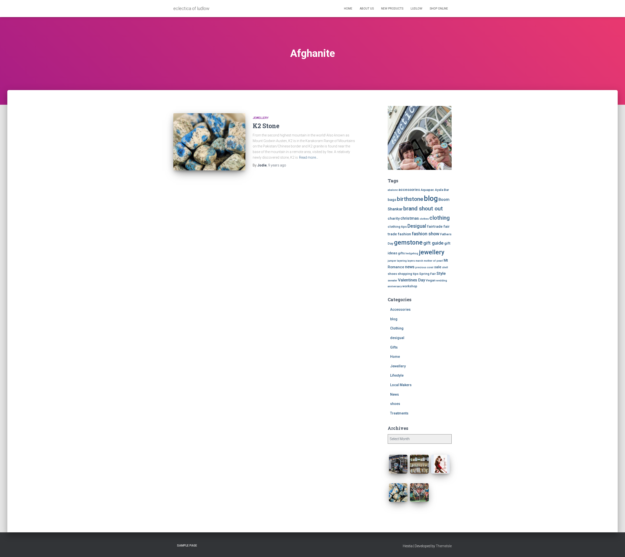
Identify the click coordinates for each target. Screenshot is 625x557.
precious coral (424, 267)
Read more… (308, 157)
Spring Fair (427, 274)
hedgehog (412, 253)
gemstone (408, 242)
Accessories (400, 309)
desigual (397, 338)
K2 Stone (266, 126)
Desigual (416, 226)
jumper (392, 260)
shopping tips (408, 274)
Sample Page (187, 545)
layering (402, 260)
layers (411, 260)
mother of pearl (433, 260)
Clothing (397, 328)
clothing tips (397, 226)
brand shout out (423, 208)
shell (445, 267)
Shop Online (439, 8)
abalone (393, 190)
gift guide (433, 243)
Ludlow (416, 8)
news (410, 267)
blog (431, 198)
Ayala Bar (442, 190)
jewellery (431, 252)
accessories (409, 189)
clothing (439, 218)
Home (348, 8)
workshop (409, 286)
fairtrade (435, 226)
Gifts (394, 347)
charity (394, 218)
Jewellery (261, 118)
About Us (367, 8)
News (394, 394)
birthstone (410, 199)
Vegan (431, 280)
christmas (409, 218)
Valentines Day (411, 280)
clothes (424, 218)
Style (441, 273)
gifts (401, 253)
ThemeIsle (444, 546)
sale (437, 267)
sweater (392, 280)
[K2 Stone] (209, 141)
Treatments (399, 413)
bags (392, 199)
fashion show (425, 234)
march (419, 260)
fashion (404, 234)
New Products (392, 8)
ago (277, 165)
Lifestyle (397, 375)
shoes (392, 274)
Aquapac (427, 190)
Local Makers (401, 385)
